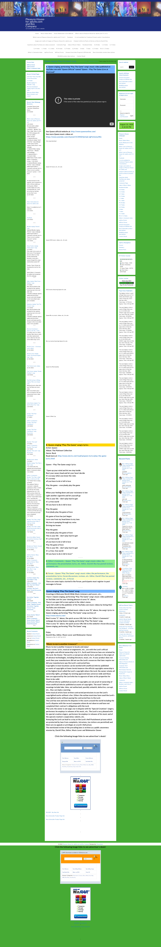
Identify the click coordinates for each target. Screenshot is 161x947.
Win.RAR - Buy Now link (52, 812)
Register (122, 115)
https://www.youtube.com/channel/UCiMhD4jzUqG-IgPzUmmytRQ (73, 137)
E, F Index (121, 194)
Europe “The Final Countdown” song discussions (31, 431)
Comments (122, 680)
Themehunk (100, 844)
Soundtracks (70, 766)
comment (125, 586)
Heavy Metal (83, 764)
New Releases (65, 758)
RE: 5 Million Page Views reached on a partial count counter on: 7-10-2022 (127, 466)
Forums (121, 245)
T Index (121, 211)
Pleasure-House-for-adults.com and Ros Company (35, 23)
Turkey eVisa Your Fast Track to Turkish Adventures (125, 609)
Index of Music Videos (125, 185)
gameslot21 (126, 564)
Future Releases (89, 758)
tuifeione (126, 595)
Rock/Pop (64, 766)
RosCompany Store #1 (125, 669)
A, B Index (122, 189)
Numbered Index (123, 187)
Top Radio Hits (89, 761)
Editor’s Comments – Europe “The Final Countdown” (32, 422)
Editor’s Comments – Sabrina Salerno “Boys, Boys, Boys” (33, 561)
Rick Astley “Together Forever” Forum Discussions (33, 607)
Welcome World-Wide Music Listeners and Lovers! (33, 94)
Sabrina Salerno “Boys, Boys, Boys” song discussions (33, 569)
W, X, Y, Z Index (123, 216)
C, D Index (122, 191)
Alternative (75, 875)
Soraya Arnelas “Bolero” (33, 615)
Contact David (35, 633)
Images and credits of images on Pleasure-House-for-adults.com (126, 167)
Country (78, 764)
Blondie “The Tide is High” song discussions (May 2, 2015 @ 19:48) (34, 521)
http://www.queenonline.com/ (83, 131)
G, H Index (30, 80)
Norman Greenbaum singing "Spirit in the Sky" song (33, 88)
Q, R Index (122, 207)
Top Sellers (76, 758)
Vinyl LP (88, 872)
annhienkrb (122, 615)
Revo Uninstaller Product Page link (55, 816)
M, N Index (122, 202)
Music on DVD (77, 761)
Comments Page (123, 183)
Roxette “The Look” (32, 442)
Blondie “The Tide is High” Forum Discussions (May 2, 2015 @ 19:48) (34, 528)
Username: (123, 99)
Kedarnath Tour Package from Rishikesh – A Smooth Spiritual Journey (126, 628)
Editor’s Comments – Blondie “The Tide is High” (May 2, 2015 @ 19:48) (34, 477)
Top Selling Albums (77, 868)
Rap (90, 764)
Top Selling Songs (90, 868)
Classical (73, 764)
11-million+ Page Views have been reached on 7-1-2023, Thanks (127, 571)
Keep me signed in (125, 113)
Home (120, 138)
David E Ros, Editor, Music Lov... (127, 581)
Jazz (87, 764)
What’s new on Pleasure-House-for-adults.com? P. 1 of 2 (34, 120)
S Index (121, 209)
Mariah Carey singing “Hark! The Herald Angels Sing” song (34, 355)
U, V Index (122, 213)
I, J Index (121, 198)
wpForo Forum (31, 66)
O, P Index (122, 205)
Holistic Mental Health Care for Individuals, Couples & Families (125, 621)
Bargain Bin (65, 761)
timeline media (127, 500)
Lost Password (124, 116)
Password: (123, 105)
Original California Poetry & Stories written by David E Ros (126, 173)
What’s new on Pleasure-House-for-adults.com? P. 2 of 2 (126, 154)
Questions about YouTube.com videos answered (124, 179)
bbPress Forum (31, 64)
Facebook (29, 217)
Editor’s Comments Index (33, 68)
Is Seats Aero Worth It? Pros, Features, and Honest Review (126, 635)
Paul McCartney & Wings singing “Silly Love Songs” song (34, 381)
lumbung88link (127, 473)
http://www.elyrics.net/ (56, 616)
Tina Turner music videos (33, 366)
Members (121, 247)
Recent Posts (122, 249)
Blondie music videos (32, 459)
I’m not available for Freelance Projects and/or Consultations (126, 162)
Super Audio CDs (77, 766)
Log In (131, 115)
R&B (92, 764)
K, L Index (122, 200)
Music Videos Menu (124, 140)
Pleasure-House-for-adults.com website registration (124, 653)
